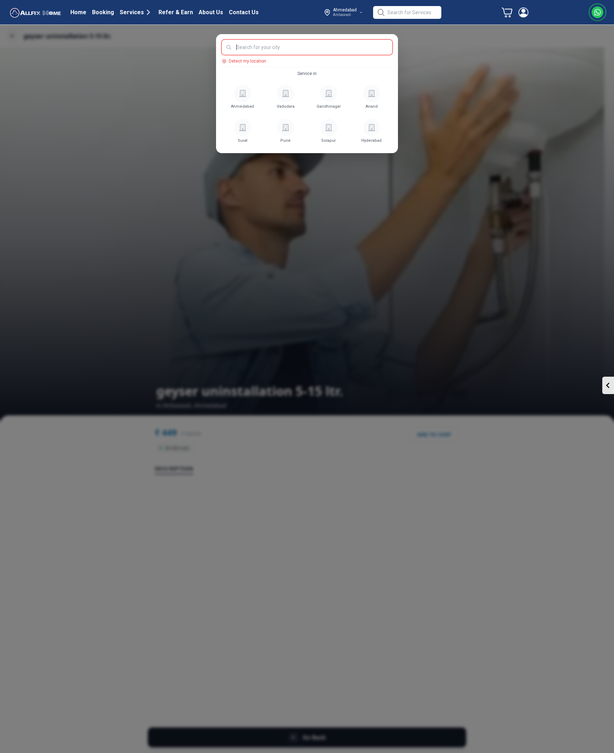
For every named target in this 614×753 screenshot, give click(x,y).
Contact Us (244, 12)
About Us (211, 12)
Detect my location (247, 61)
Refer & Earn (175, 12)
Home (78, 12)
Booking (103, 12)
